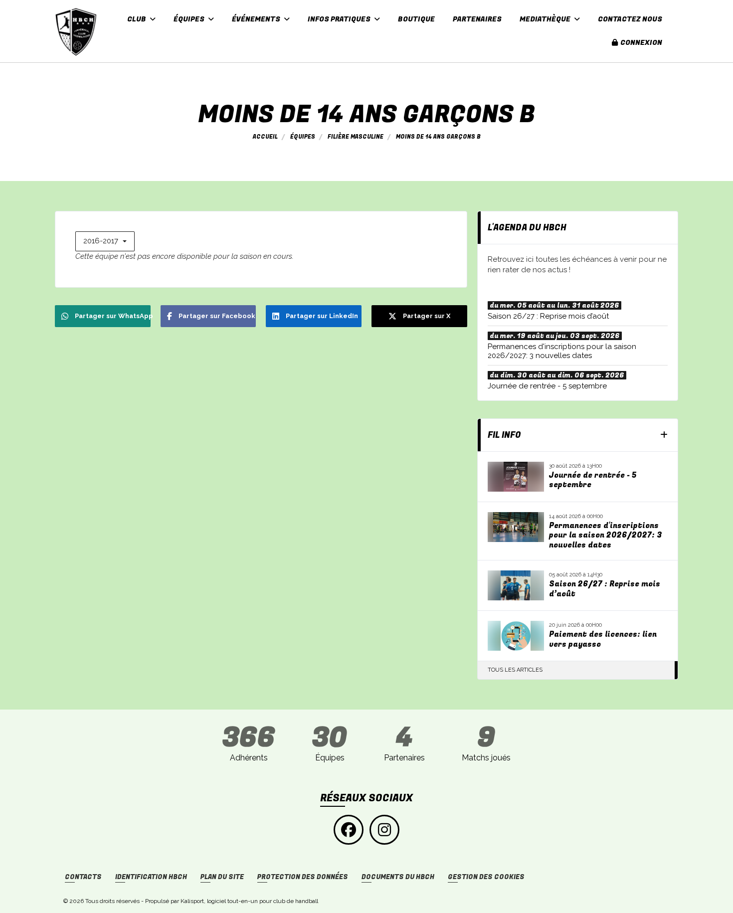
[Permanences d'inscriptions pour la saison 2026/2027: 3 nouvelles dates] (516, 527)
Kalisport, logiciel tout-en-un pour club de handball (249, 901)
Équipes (190, 19)
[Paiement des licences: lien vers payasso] (516, 636)
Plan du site (222, 877)
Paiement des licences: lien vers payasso (603, 639)
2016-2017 (101, 240)
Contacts (83, 877)
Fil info (504, 435)
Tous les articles (515, 670)
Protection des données (302, 877)
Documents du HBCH (398, 877)
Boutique (416, 19)
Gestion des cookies (486, 877)
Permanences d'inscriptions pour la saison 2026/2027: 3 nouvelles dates (605, 535)
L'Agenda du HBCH (527, 227)
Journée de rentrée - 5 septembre (592, 480)
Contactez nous (630, 19)
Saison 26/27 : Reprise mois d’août (604, 589)
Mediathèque (546, 19)
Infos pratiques (340, 19)
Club (137, 19)
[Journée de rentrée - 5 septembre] (516, 477)
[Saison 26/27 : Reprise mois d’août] (516, 585)
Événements (257, 19)
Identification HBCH (151, 877)
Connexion (641, 42)
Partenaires (477, 19)
